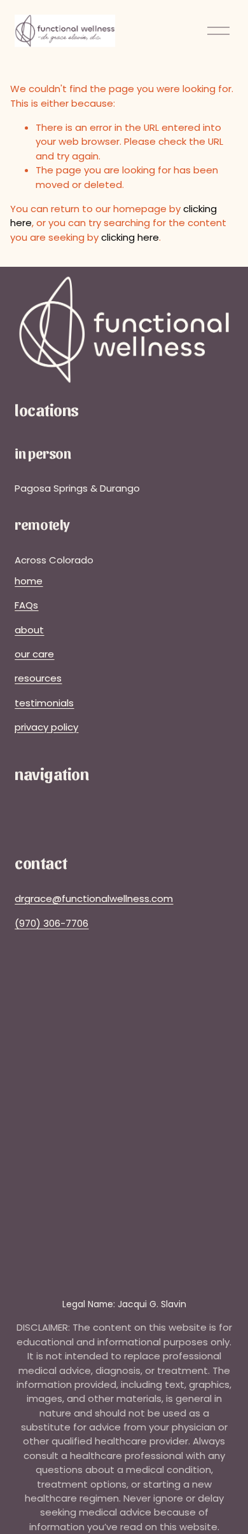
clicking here (130, 237)
